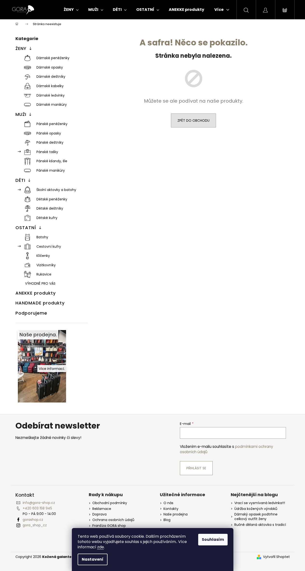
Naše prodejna (175, 514)
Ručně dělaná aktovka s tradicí (260, 524)
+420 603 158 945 (37, 508)
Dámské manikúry (51, 104)
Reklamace (101, 509)
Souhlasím (213, 539)
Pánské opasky (48, 133)
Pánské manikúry (50, 170)
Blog (166, 520)
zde (100, 547)
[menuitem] (71, 9)
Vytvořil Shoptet (276, 557)
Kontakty (170, 509)
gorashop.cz (33, 519)
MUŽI (20, 114)
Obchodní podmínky (109, 503)
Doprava (99, 514)
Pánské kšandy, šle (51, 161)
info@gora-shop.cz (39, 502)
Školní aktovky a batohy (56, 189)
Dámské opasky (49, 67)
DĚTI (20, 180)
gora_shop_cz (35, 525)
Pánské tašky (47, 151)
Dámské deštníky (50, 76)
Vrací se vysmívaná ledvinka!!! (259, 503)
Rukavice (43, 274)
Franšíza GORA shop (109, 525)
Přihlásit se (196, 468)
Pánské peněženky (52, 123)
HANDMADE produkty (40, 303)
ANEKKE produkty (35, 293)
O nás (168, 503)
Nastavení (92, 559)
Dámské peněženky (52, 58)
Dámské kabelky (50, 86)
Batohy (42, 237)
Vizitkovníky (46, 265)
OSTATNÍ (25, 228)
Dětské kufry (46, 217)
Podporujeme (31, 313)
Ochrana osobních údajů (113, 520)
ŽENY (21, 48)
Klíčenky (43, 255)
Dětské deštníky (49, 208)
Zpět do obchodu (193, 120)
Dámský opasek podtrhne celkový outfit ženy (256, 516)
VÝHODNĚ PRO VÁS (40, 283)
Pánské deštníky (49, 142)
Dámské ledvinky (50, 95)
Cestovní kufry (48, 246)
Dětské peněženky (51, 199)
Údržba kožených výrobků (255, 509)
